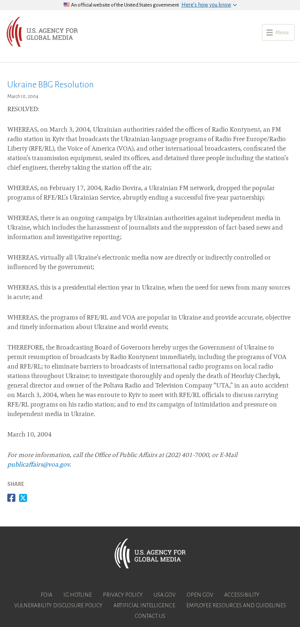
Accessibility (241, 595)
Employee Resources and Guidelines (236, 605)
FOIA (46, 595)
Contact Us (150, 616)
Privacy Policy (123, 595)
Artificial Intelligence (144, 605)
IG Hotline (77, 595)
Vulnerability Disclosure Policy (58, 605)
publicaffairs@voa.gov (38, 465)
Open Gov (200, 595)
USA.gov (165, 595)
